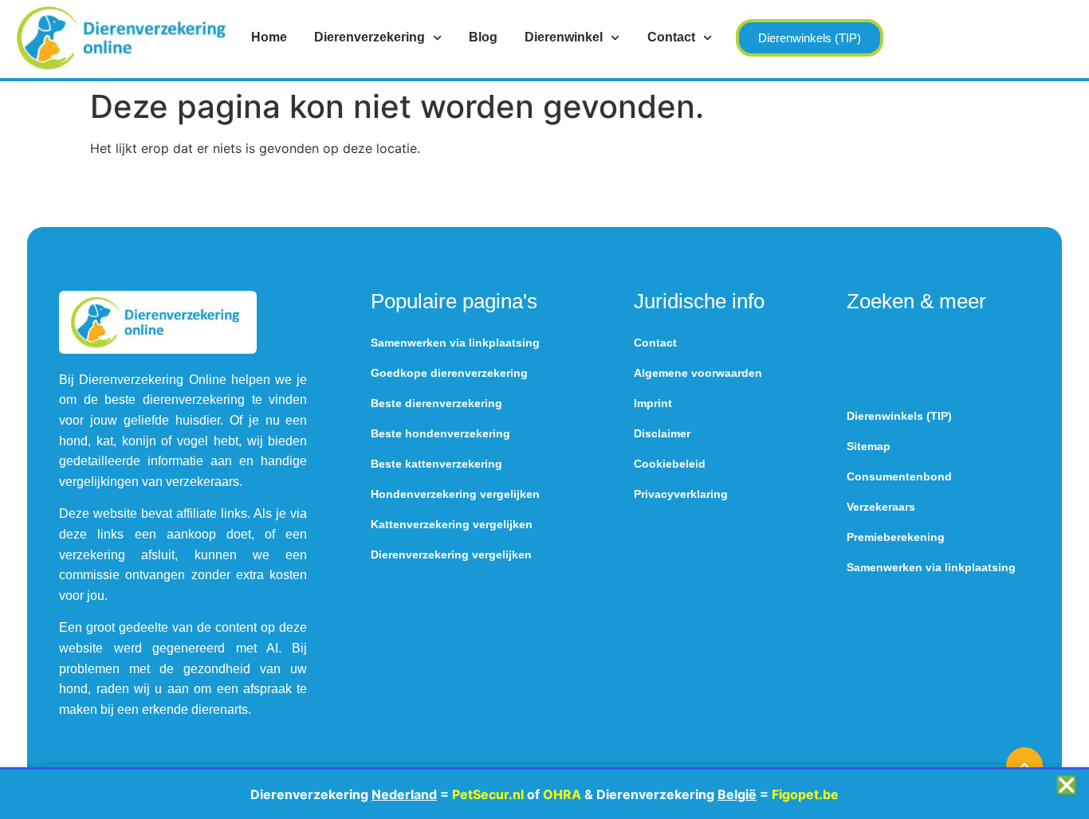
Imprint (653, 403)
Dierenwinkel (564, 37)
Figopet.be (805, 794)
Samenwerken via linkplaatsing (455, 342)
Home (269, 37)
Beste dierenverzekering (436, 403)
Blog (483, 37)
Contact (671, 37)
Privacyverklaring (681, 494)
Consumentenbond (899, 476)
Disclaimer (662, 433)
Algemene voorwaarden (698, 372)
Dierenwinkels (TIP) (899, 416)
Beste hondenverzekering (440, 433)
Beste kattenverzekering (436, 463)
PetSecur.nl (488, 794)
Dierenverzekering (369, 37)
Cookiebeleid (670, 463)
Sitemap (868, 446)
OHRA (562, 794)
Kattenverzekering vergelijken (452, 524)
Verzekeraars (881, 506)
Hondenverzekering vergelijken (455, 494)
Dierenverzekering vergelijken (451, 554)
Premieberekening (896, 537)
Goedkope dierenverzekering (449, 372)
